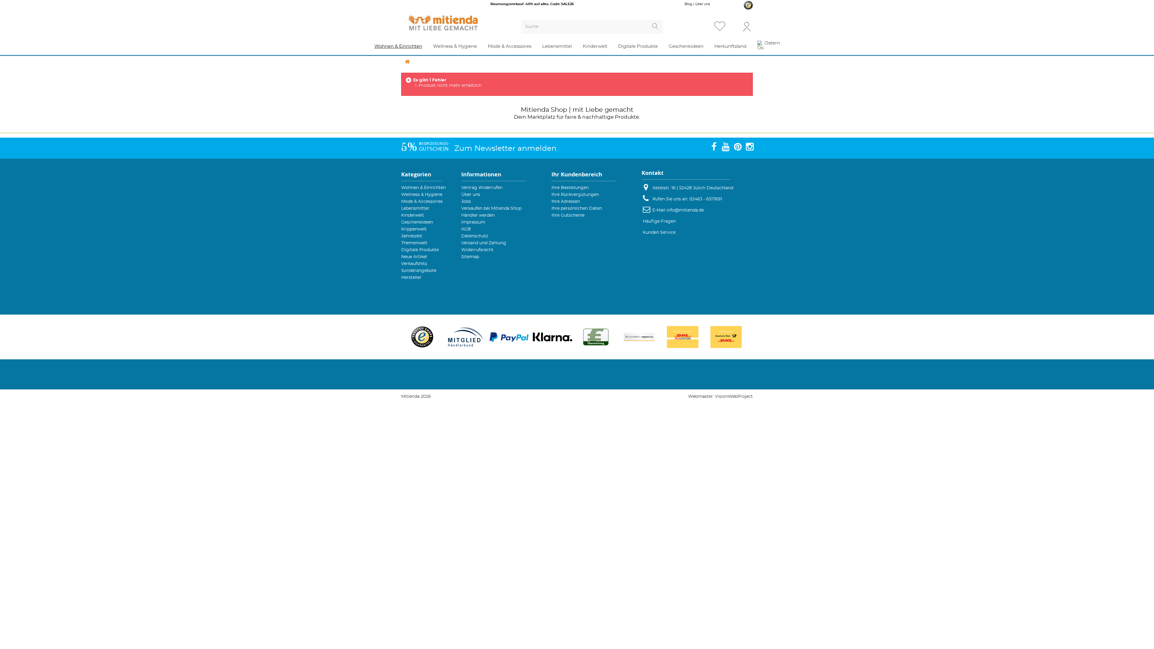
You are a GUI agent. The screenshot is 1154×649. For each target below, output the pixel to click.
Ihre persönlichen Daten (576, 208)
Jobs (466, 202)
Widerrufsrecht (477, 250)
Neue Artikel (414, 257)
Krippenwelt (414, 229)
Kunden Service (659, 232)
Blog (688, 4)
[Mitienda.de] (454, 23)
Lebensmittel (415, 208)
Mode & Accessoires (422, 202)
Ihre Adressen (565, 202)
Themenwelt (414, 243)
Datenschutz (474, 236)
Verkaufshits (414, 264)
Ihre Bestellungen (570, 188)
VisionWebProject (734, 397)
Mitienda (535, 110)
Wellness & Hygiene (421, 195)
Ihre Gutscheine (568, 215)
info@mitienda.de (685, 210)
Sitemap (470, 257)
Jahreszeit (411, 236)
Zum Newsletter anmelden (505, 148)
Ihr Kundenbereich (576, 174)
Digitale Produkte (420, 250)
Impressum (473, 222)
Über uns (702, 4)
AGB (466, 229)
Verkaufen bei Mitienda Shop (491, 208)
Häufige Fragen (659, 221)
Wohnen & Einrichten (423, 188)
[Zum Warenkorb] (734, 27)
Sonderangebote (418, 271)
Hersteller (411, 278)
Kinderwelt (412, 215)
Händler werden (478, 215)
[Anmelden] (747, 26)
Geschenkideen (417, 222)
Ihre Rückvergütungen (575, 195)
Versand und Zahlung (483, 243)
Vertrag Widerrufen (481, 188)
